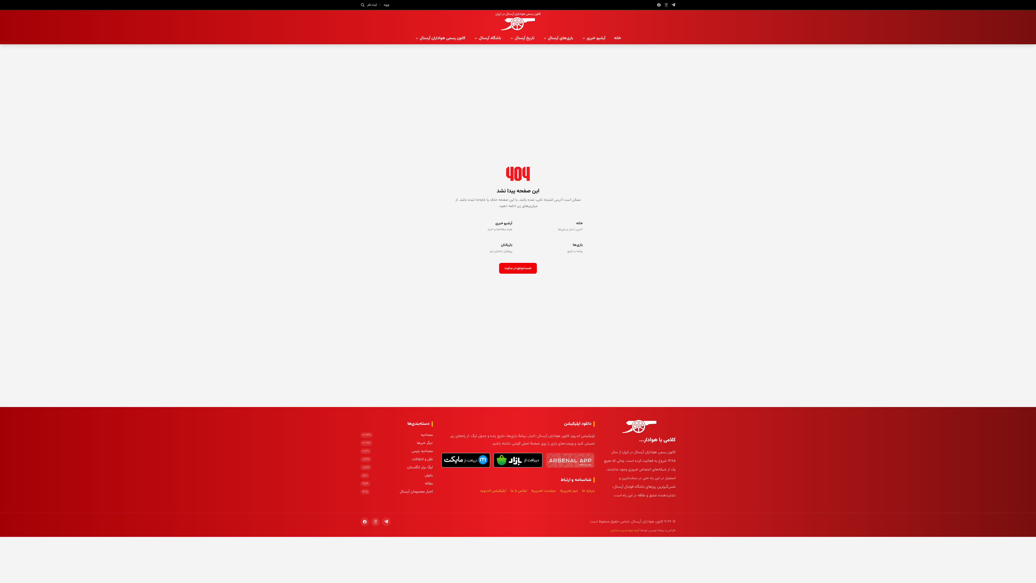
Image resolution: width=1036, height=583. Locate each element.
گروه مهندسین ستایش (624, 530)
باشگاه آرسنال (490, 38)
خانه (617, 38)
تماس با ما (518, 491)
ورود (386, 4)
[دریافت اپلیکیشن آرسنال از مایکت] (465, 460)
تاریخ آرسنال (524, 38)
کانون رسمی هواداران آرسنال (442, 38)
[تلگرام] (674, 5)
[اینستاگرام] (666, 5)
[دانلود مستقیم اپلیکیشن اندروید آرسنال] (570, 460)
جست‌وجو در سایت (518, 268)
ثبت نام (372, 4)
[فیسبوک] (659, 5)
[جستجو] (362, 5)
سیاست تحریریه (543, 491)
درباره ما (588, 491)
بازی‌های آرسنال (560, 38)
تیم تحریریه (569, 491)
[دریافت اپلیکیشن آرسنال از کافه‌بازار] (517, 460)
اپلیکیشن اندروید (493, 491)
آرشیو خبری (596, 38)
